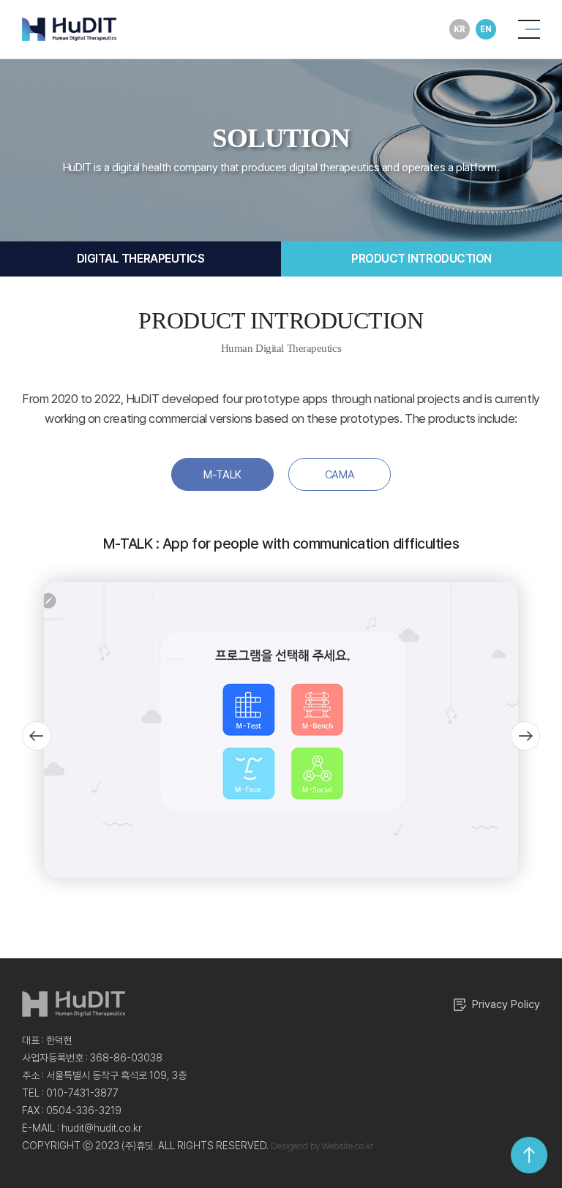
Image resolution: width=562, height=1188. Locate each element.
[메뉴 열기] (529, 29)
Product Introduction (421, 259)
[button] (36, 736)
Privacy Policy (506, 1004)
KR (459, 29)
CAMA (339, 474)
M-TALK (222, 474)
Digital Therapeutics (140, 259)
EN (485, 29)
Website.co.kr (347, 1146)
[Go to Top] (529, 1155)
